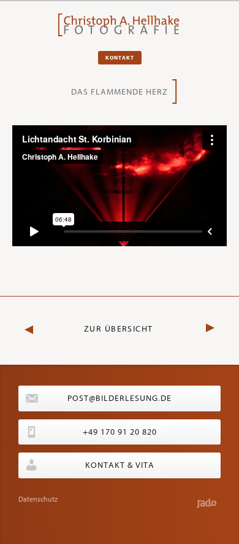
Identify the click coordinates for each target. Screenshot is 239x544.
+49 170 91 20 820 (120, 432)
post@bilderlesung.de (119, 398)
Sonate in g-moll (199, 325)
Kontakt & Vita (119, 465)
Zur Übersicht (118, 329)
